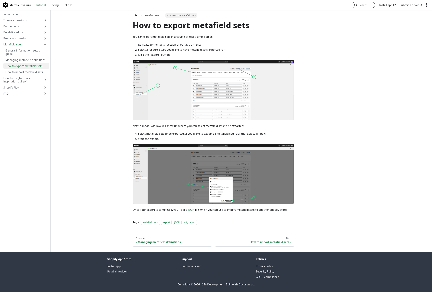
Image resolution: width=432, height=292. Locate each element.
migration (189, 222)
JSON (191, 210)
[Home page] (136, 15)
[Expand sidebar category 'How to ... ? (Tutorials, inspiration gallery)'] (45, 79)
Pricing (54, 5)
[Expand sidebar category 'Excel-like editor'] (45, 32)
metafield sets (150, 222)
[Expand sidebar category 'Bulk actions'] (45, 26)
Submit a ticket (409, 5)
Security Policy (265, 271)
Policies (67, 5)
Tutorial (41, 5)
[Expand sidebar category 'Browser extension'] (45, 38)
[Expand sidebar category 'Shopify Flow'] (45, 87)
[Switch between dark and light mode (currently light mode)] (426, 5)
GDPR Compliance (267, 277)
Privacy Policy (264, 266)
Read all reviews (117, 271)
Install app (386, 5)
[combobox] (363, 5)
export (166, 222)
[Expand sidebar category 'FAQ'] (45, 93)
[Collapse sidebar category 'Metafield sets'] (45, 44)
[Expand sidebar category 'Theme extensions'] (45, 20)
